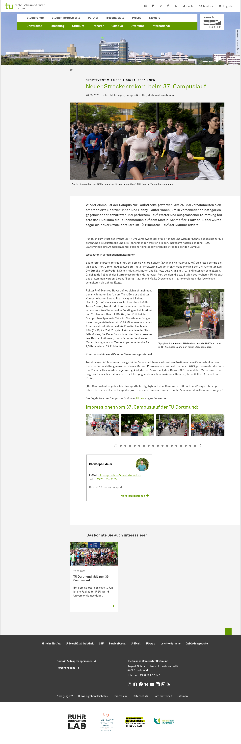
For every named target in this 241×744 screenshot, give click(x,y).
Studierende (35, 17)
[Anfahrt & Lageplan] (160, 6)
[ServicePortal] (168, 6)
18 (195, 446)
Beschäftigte (115, 17)
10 (158, 446)
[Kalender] (146, 6)
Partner (93, 17)
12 (167, 446)
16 (186, 446)
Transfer (98, 26)
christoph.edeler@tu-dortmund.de (120, 475)
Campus (117, 26)
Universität (34, 26)
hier (142, 398)
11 (162, 446)
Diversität (137, 26)
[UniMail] (176, 6)
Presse (136, 17)
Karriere (154, 17)
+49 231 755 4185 (106, 479)
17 (190, 446)
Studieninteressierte (66, 17)
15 (181, 446)
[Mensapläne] (153, 6)
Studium (78, 26)
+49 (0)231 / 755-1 (149, 675)
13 (172, 446)
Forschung (57, 26)
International (161, 26)
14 (176, 446)
